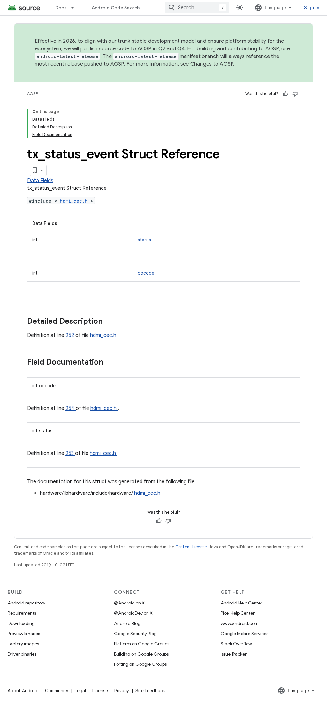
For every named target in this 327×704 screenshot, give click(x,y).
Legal (80, 690)
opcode (146, 273)
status (144, 240)
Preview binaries (24, 633)
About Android (23, 690)
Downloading (21, 623)
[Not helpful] (295, 94)
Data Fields (40, 180)
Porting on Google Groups (140, 664)
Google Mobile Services (244, 633)
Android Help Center (241, 603)
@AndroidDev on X (133, 613)
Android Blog (127, 623)
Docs (61, 8)
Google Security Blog (135, 633)
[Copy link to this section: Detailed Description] (110, 322)
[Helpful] (285, 94)
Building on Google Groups (141, 654)
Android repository (26, 603)
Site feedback (150, 690)
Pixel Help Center (238, 613)
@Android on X (129, 603)
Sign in (311, 8)
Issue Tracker (234, 654)
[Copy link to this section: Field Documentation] (111, 363)
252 (70, 335)
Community (56, 690)
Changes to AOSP (211, 64)
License (100, 690)
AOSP (32, 93)
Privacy (121, 690)
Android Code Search (116, 8)
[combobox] (197, 7)
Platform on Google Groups (141, 644)
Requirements (22, 613)
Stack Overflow (236, 644)
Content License (191, 547)
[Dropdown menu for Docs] (75, 7)
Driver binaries (22, 654)
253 (70, 453)
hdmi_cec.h (75, 201)
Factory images (23, 644)
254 (70, 408)
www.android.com (240, 623)
